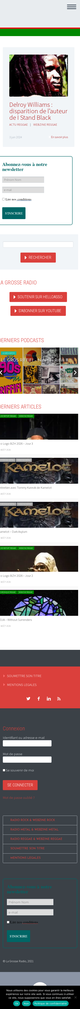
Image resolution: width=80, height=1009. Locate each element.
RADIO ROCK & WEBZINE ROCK (32, 820)
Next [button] (75, 372)
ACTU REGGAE (18, 124)
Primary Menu (71, 7)
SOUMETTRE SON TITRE (24, 676)
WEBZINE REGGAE (45, 124)
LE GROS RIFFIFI (8, 353)
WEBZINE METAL (23, 460)
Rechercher (40, 257)
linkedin (49, 698)
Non (26, 1003)
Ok (16, 1003)
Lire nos (18, 199)
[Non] (75, 997)
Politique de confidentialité (50, 1003)
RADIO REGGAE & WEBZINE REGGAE (36, 839)
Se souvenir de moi (19, 770)
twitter (28, 698)
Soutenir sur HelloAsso (40, 297)
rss (59, 698)
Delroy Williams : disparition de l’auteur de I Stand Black (38, 111)
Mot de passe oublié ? (19, 797)
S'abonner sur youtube (40, 310)
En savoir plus (59, 137)
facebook (38, 698)
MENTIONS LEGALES (22, 684)
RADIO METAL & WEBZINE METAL (34, 829)
